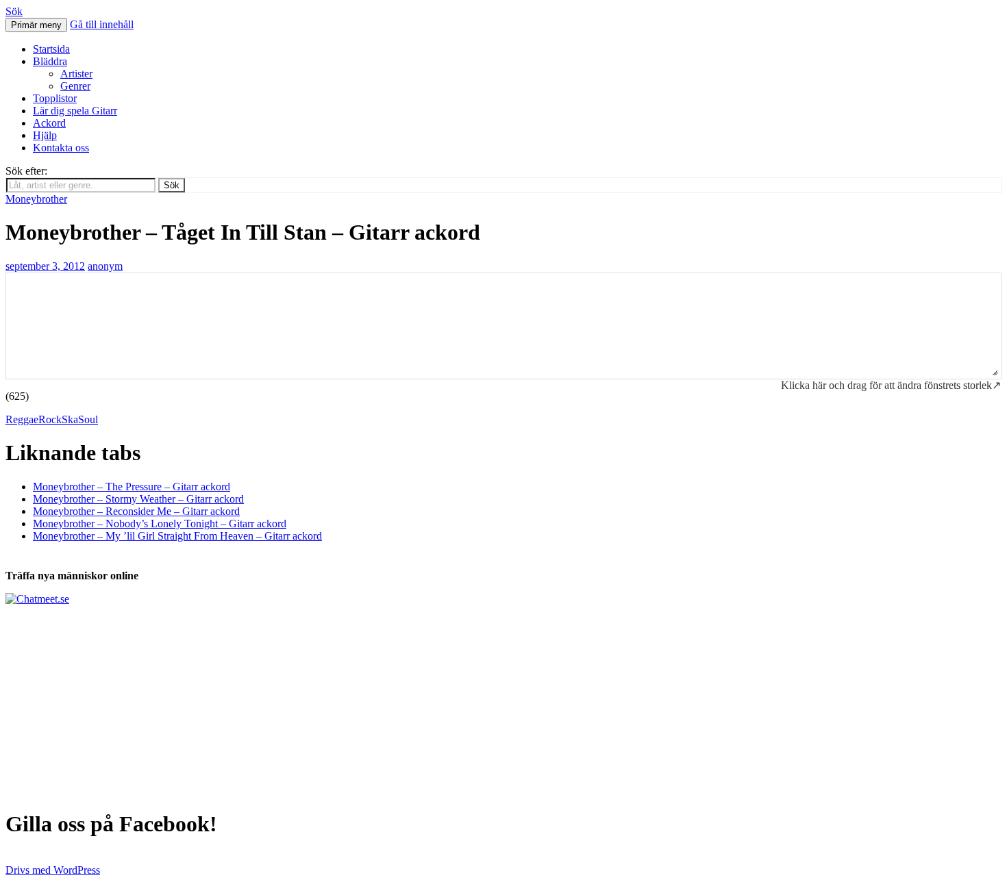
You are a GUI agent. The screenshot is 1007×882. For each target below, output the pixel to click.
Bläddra (50, 61)
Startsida (51, 49)
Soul (88, 419)
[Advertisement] (416, 701)
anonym (105, 266)
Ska (70, 419)
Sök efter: (26, 171)
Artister (76, 73)
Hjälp (45, 135)
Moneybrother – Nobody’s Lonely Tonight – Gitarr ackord (159, 523)
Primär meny (36, 25)
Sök (14, 11)
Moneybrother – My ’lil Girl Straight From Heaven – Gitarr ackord (177, 536)
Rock (50, 419)
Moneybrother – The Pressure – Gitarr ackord (131, 486)
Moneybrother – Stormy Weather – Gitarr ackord (138, 499)
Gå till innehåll (102, 24)
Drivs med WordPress (52, 870)
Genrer (75, 86)
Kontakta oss (61, 147)
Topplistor (55, 98)
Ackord (49, 123)
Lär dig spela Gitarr (75, 110)
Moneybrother (36, 199)
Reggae (21, 419)
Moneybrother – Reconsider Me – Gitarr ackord (136, 511)
